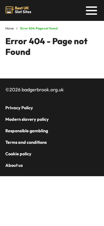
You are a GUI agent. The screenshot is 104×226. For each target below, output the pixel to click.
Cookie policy (18, 153)
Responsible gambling (26, 130)
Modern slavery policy (27, 119)
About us (14, 165)
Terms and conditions (26, 142)
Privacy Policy (19, 107)
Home (9, 28)
